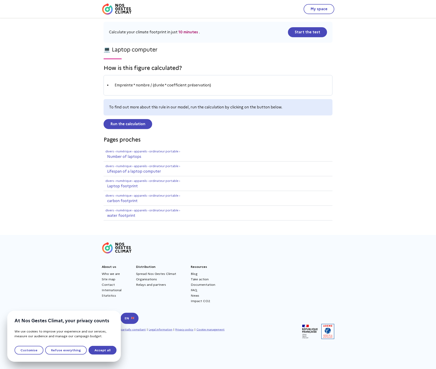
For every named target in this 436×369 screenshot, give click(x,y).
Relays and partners (151, 285)
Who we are (111, 274)
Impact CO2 (200, 301)
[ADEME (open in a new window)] (327, 331)
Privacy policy (184, 329)
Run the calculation (127, 124)
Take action (200, 279)
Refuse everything (66, 350)
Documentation (203, 285)
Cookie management (210, 329)
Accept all (102, 350)
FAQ (194, 290)
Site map (108, 279)
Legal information (160, 329)
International (111, 290)
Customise (28, 350)
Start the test (307, 32)
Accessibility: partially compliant (124, 329)
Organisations (146, 279)
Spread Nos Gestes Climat (156, 274)
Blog (194, 274)
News (195, 295)
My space (318, 9)
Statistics (109, 295)
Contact (108, 285)
